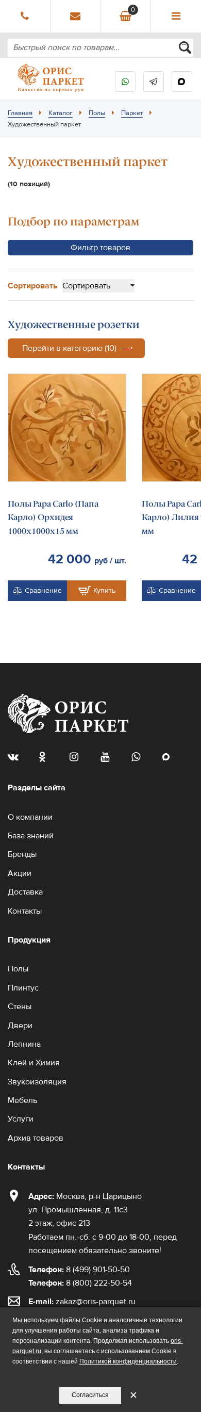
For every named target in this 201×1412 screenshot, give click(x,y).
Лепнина (24, 1044)
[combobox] (100, 48)
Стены (19, 1006)
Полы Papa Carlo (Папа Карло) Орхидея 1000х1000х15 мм (53, 517)
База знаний (31, 836)
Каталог (60, 113)
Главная (20, 113)
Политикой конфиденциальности (128, 1361)
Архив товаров (35, 1138)
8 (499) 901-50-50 (79, 1269)
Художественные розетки (74, 324)
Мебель (22, 1100)
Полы (97, 113)
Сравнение (43, 590)
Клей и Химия (34, 1063)
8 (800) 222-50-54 (80, 1283)
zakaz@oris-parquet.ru (96, 1301)
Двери (20, 1025)
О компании (30, 817)
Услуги (21, 1119)
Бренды (22, 854)
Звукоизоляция (37, 1082)
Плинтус (23, 988)
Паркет (132, 113)
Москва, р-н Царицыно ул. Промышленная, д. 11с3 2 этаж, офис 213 (85, 1210)
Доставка (25, 892)
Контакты (25, 911)
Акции (19, 873)
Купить (104, 590)
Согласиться (90, 1395)
